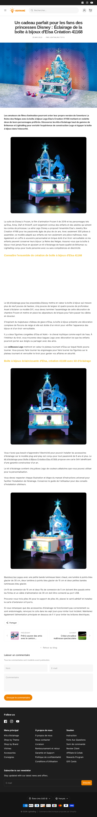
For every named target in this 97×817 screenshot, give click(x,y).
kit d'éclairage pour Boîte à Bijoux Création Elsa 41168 (30, 459)
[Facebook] (82, 3)
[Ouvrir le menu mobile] (5, 10)
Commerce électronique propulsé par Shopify (57, 811)
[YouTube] (91, 3)
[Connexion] (84, 10)
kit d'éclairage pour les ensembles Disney (27, 303)
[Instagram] (87, 3)
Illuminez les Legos (13, 577)
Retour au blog (50, 647)
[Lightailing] (18, 10)
